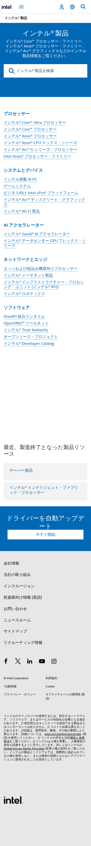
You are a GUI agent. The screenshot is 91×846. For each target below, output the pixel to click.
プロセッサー (17, 113)
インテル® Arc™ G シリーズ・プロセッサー (40, 149)
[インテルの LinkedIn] (30, 662)
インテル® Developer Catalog (29, 343)
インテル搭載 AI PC (20, 179)
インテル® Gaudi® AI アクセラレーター (37, 234)
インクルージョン (19, 586)
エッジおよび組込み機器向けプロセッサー (40, 268)
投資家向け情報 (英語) (23, 597)
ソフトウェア (17, 307)
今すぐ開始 (45, 534)
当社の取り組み (17, 574)
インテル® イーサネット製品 (28, 275)
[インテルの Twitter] (18, 662)
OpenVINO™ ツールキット (26, 323)
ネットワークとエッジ (25, 259)
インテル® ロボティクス (24, 293)
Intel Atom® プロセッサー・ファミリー (37, 156)
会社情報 (11, 563)
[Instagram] (54, 662)
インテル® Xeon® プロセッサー (30, 136)
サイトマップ (15, 631)
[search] (12, 71)
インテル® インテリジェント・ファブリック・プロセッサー (43, 490)
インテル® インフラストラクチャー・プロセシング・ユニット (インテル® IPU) (44, 284)
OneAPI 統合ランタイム (24, 316)
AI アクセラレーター (24, 225)
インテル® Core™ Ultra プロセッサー (35, 122)
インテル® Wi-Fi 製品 (22, 211)
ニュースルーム (17, 620)
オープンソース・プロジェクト (31, 336)
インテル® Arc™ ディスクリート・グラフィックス (44, 202)
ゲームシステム (17, 186)
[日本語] (72, 7)
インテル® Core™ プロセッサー (30, 129)
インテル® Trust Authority (26, 330)
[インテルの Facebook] (6, 662)
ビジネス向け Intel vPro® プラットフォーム (41, 193)
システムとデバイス (23, 170)
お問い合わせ (15, 608)
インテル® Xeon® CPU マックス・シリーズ (40, 142)
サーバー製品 (21, 470)
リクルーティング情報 (23, 642)
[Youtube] (42, 662)
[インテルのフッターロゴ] (13, 799)
